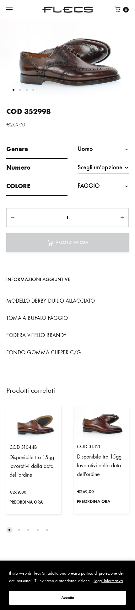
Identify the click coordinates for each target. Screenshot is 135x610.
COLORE (18, 186)
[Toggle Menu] (9, 9)
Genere (17, 149)
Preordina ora (72, 242)
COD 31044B (23, 447)
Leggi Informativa (108, 580)
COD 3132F (89, 446)
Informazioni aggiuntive (38, 279)
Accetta (67, 597)
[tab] (67, 279)
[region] (67, 585)
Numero (18, 167)
